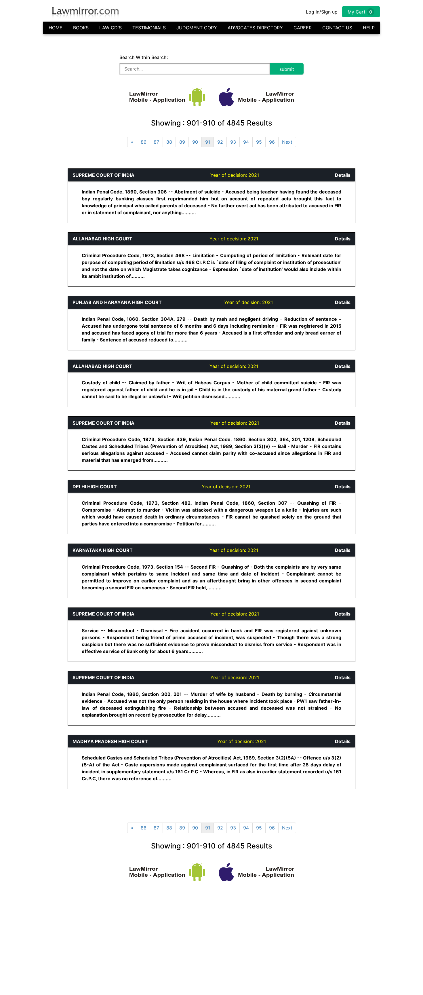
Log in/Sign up (322, 12)
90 (195, 142)
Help (369, 28)
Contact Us (337, 28)
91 (207, 142)
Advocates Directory (255, 28)
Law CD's (110, 28)
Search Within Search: (143, 57)
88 (169, 142)
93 (233, 142)
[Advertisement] (28, 254)
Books (81, 28)
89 (182, 142)
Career (303, 28)
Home (55, 28)
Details (342, 175)
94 (246, 142)
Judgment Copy (196, 28)
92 (220, 142)
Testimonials (149, 28)
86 (143, 142)
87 (156, 142)
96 (272, 142)
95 (259, 142)
